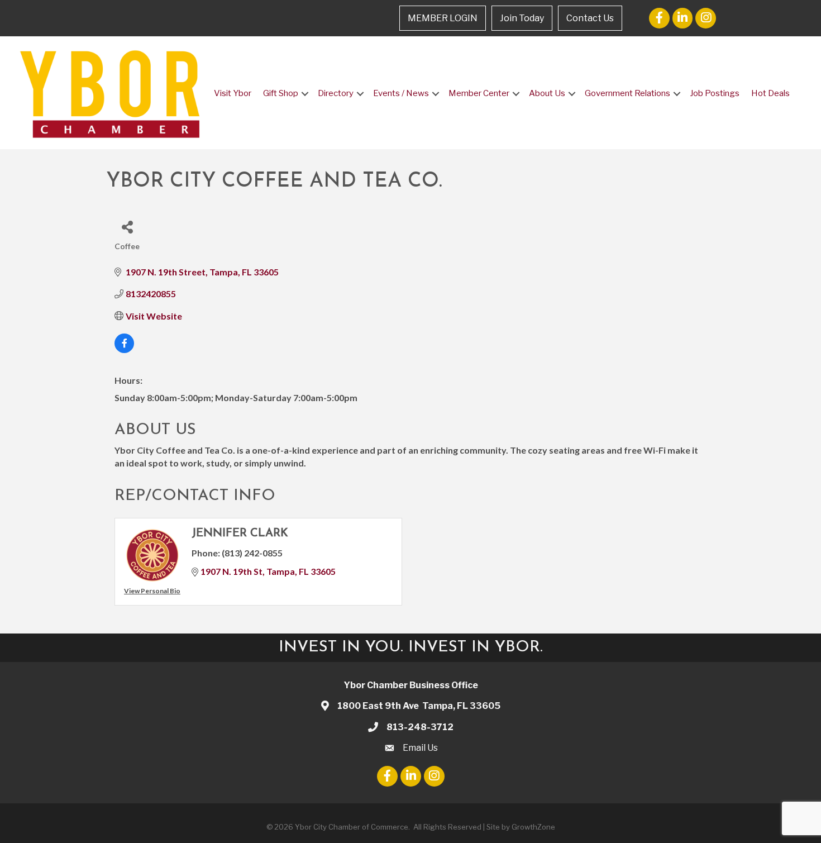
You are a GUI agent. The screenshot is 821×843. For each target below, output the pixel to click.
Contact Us (590, 18)
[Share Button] (127, 226)
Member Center (478, 93)
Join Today (522, 18)
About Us (547, 93)
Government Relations (627, 93)
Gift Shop (280, 93)
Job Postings (714, 93)
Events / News (401, 93)
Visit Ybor (232, 93)
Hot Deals (770, 93)
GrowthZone (533, 826)
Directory (336, 93)
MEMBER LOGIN (443, 18)
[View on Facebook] (124, 349)
